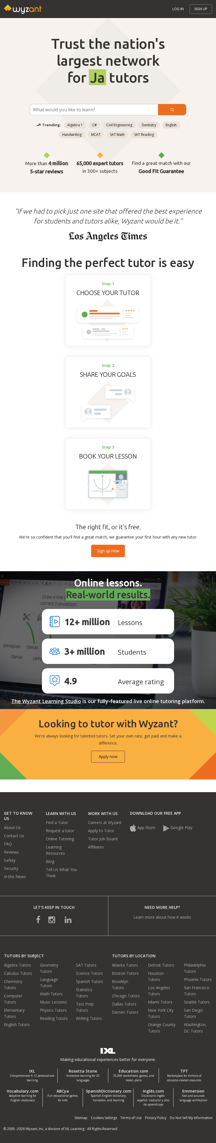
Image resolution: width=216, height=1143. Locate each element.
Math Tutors (51, 993)
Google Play (181, 827)
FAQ (8, 844)
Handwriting (72, 134)
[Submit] (172, 109)
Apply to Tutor (101, 830)
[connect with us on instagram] (52, 919)
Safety (9, 860)
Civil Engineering (119, 125)
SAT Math (117, 134)
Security (11, 868)
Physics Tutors (53, 1010)
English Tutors (17, 1024)
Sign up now (108, 550)
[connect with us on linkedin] (64, 919)
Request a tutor (60, 830)
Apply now (108, 756)
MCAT (95, 134)
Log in (178, 8)
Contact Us (14, 835)
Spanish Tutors (89, 981)
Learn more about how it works (162, 917)
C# (94, 125)
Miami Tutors (160, 1002)
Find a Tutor (57, 822)
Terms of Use (131, 1117)
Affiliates (96, 847)
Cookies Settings (104, 1117)
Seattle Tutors (197, 1002)
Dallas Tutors (124, 1004)
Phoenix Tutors (198, 979)
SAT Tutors (86, 965)
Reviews (11, 852)
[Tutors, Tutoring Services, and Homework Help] (24, 3)
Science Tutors (89, 973)
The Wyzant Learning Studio (46, 701)
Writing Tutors (89, 1018)
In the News (15, 876)
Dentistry (149, 125)
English (171, 125)
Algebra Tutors (17, 965)
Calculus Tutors (18, 973)
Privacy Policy (155, 1117)
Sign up (200, 8)
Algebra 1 (75, 125)
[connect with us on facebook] (42, 919)
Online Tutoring (60, 838)
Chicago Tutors (126, 995)
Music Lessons (53, 1002)
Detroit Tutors (161, 965)
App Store (146, 827)
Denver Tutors (125, 1012)
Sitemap (81, 1117)
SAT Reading (144, 134)
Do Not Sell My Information (191, 1117)
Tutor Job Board (103, 838)
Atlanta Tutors (125, 965)
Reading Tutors (54, 1018)
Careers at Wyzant (105, 822)
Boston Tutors (125, 973)
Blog (50, 861)
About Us (12, 827)
